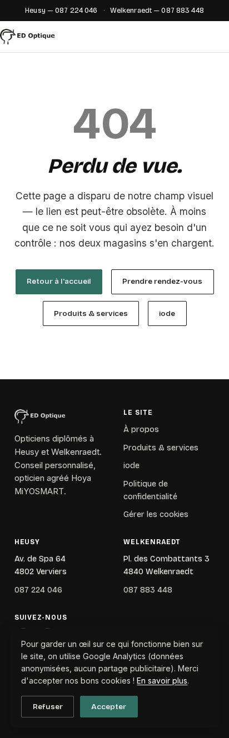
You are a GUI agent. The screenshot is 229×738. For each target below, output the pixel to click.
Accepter (108, 706)
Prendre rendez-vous (162, 281)
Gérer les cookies (155, 514)
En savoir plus (162, 680)
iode (167, 313)
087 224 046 (38, 590)
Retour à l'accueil (59, 281)
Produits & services (91, 313)
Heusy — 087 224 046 (61, 10)
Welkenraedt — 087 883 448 (157, 10)
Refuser (48, 706)
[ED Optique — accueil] (27, 36)
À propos (141, 429)
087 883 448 (147, 590)
